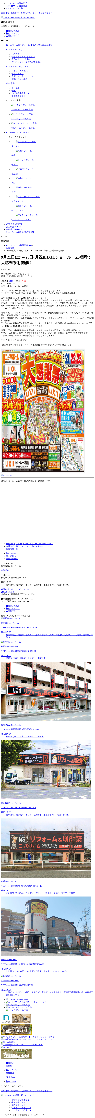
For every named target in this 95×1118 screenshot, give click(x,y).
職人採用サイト (18, 1105)
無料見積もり (14, 33)
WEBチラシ (14, 224)
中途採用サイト (18, 96)
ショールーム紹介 (20, 232)
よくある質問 (18, 74)
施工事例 (13, 227)
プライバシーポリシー (21, 1108)
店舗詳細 (5, 570)
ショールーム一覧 (15, 8)
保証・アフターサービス (22, 76)
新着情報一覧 (12, 559)
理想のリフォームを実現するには (26, 62)
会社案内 (11, 83)
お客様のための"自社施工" (23, 57)
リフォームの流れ (19, 71)
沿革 (14, 91)
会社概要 (16, 88)
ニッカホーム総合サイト (18, 3)
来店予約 (12, 36)
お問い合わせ (14, 31)
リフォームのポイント (19, 132)
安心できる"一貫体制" (21, 59)
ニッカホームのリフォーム (29, 45)
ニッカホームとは (15, 49)
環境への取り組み (19, 79)
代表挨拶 (16, 54)
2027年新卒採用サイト (21, 93)
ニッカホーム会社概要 (17, 6)
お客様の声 (14, 229)
